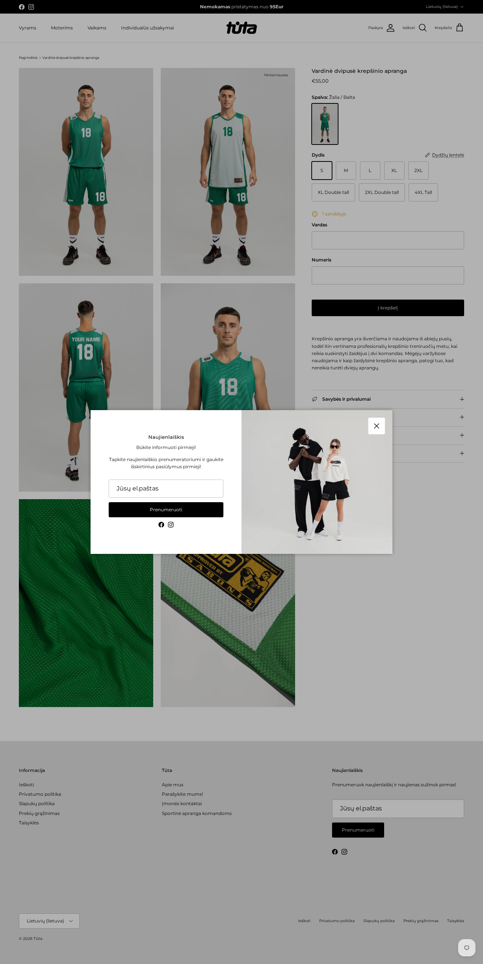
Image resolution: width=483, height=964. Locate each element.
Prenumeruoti (166, 509)
